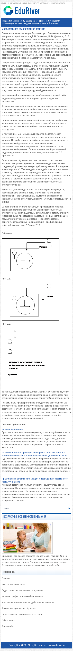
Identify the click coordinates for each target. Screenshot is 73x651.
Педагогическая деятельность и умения (22, 590)
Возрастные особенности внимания (25, 516)
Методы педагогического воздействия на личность (28, 602)
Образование (15, 3)
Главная (5, 3)
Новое (24, 3)
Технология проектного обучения (18, 608)
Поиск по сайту (58, 3)
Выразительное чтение (13, 584)
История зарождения (12, 429)
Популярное (33, 3)
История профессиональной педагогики (22, 596)
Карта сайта (45, 3)
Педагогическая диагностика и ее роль (22, 614)
